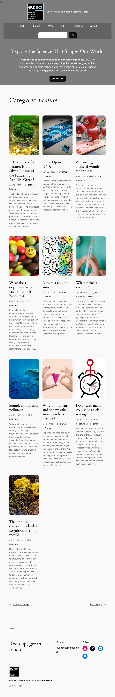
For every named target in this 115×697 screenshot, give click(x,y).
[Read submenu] (27, 26)
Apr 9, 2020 (47, 424)
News (97, 292)
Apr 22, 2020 (15, 415)
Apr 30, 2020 (48, 292)
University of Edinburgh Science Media (67, 11)
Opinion (89, 296)
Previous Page (19, 604)
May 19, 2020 (82, 176)
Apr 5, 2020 (14, 540)
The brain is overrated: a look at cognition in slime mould (24, 528)
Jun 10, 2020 (15, 185)
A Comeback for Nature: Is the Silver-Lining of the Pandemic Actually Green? (22, 171)
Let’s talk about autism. (54, 285)
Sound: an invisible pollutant (23, 407)
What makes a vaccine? (87, 285)
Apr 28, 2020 (82, 292)
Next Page (98, 604)
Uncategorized (93, 424)
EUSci (31, 185)
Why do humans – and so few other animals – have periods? (56, 412)
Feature (14, 189)
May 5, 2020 (15, 301)
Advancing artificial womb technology (87, 166)
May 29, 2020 (48, 172)
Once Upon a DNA (53, 164)
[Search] (73, 35)
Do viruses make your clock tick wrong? (88, 409)
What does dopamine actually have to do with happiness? (23, 289)
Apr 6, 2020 (81, 419)
